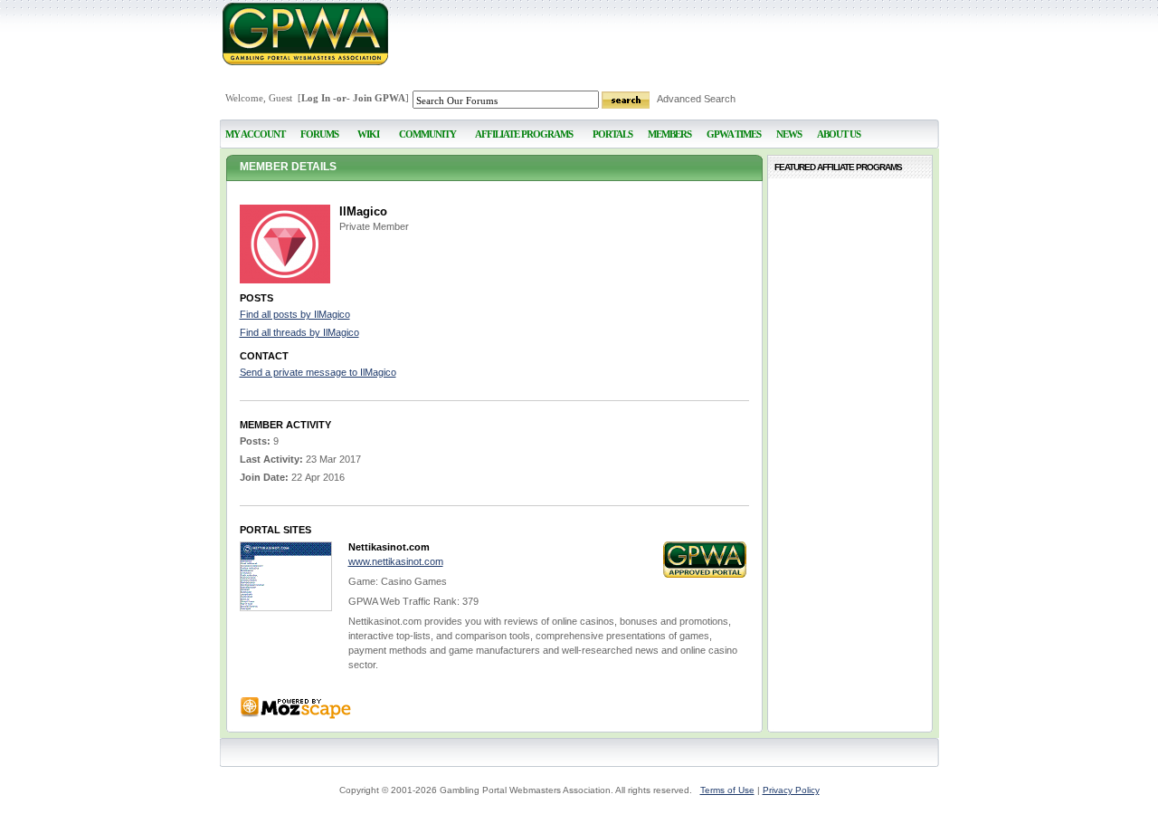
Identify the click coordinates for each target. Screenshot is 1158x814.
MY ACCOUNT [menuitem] (255, 134)
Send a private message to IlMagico (318, 372)
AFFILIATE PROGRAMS (524, 134)
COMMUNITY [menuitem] (427, 134)
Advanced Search (696, 98)
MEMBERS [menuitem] (669, 134)
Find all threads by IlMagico (299, 332)
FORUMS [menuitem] (319, 134)
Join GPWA (379, 97)
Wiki (368, 134)
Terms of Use (727, 790)
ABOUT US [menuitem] (838, 134)
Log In (315, 97)
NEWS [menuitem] (789, 134)
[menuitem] (368, 126)
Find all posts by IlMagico (295, 314)
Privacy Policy (791, 790)
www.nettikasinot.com (395, 561)
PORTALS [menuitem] (612, 134)
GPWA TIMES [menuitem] (734, 134)
